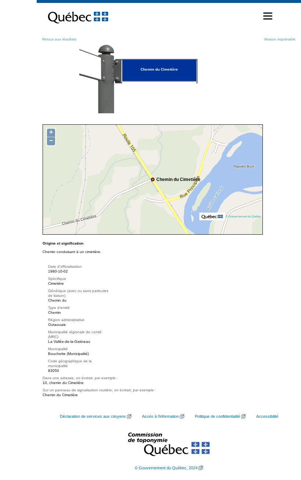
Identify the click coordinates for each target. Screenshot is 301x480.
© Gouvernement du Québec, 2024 (166, 468)
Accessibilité (267, 416)
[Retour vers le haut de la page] (282, 439)
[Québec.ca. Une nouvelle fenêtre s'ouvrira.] (78, 16)
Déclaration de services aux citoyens (93, 416)
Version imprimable (279, 39)
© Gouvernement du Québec (243, 216)
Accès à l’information (160, 416)
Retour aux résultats (59, 39)
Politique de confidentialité (217, 416)
